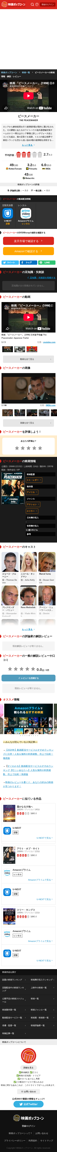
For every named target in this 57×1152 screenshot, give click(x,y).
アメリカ (31, 492)
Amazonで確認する (26, 251)
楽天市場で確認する (26, 241)
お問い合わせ (30, 1091)
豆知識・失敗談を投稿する (42, 277)
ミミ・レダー (33, 480)
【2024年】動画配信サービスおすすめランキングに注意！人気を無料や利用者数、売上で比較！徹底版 (28, 754)
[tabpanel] (28, 719)
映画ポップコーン (9, 72)
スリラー (31, 511)
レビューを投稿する (29, 678)
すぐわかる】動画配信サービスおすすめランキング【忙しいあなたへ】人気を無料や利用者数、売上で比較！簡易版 (28, 770)
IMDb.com (50, 405)
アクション (32, 504)
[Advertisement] (28, 39)
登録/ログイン (47, 4)
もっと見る (27, 145)
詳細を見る (28, 1068)
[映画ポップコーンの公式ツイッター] (28, 1104)
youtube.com (49, 342)
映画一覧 (26, 72)
